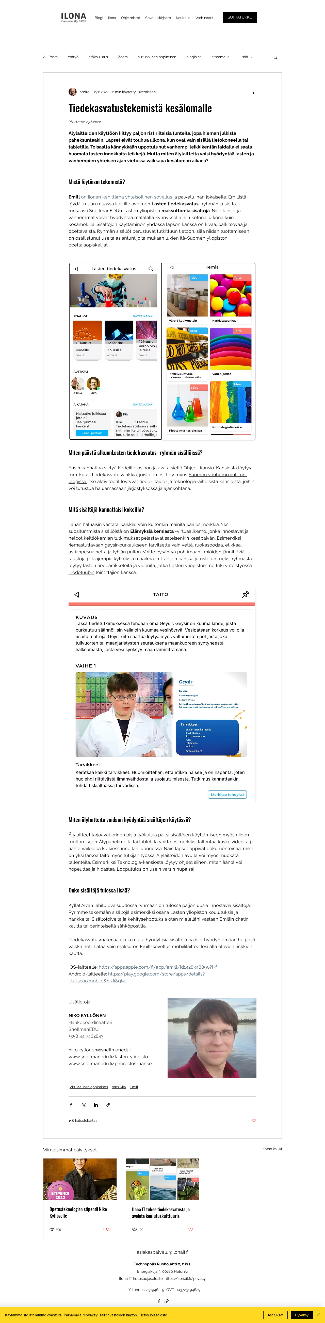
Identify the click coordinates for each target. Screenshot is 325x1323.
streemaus (220, 57)
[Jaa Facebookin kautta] (71, 1104)
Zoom (123, 57)
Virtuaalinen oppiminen (157, 57)
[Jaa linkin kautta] (108, 1104)
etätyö (73, 57)
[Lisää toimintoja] (253, 92)
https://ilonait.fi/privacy (185, 1278)
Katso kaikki (272, 1149)
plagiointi (194, 57)
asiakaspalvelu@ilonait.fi (162, 1252)
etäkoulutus (98, 57)
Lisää (243, 57)
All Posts (50, 57)
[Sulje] (319, 1315)
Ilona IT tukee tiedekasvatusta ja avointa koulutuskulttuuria (161, 1212)
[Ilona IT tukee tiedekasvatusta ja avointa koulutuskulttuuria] (162, 1179)
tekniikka (119, 1087)
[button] (275, 57)
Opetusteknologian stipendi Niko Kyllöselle (78, 1212)
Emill (134, 1087)
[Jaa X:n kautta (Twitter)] (83, 1104)
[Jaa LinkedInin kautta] (95, 1104)
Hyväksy (301, 1314)
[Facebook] (158, 1301)
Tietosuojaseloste (153, 1314)
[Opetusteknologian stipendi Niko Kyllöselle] (80, 1179)
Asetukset (275, 1314)
